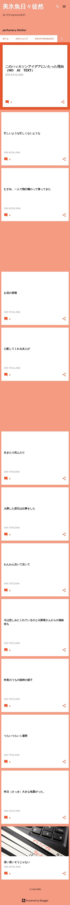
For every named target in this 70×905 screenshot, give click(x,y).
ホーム (5, 38)
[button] (63, 102)
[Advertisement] (35, 246)
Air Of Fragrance (44, 38)
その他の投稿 (35, 889)
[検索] (58, 6)
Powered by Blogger (37, 900)
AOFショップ (22, 38)
